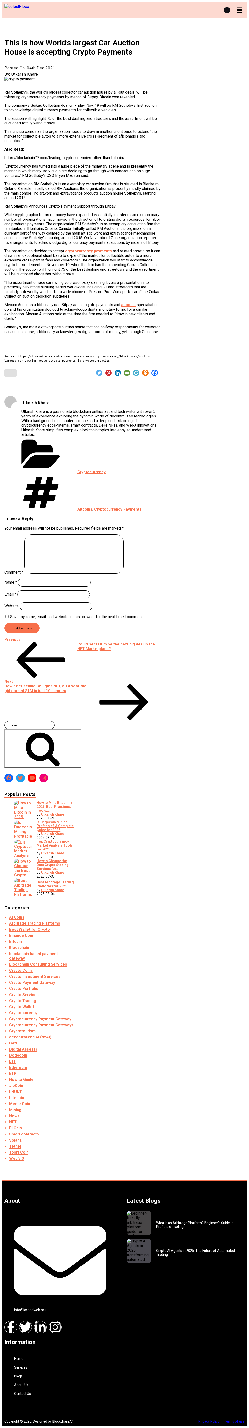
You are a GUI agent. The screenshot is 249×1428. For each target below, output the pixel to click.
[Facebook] (154, 373)
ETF (12, 1061)
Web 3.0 (16, 1158)
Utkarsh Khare (52, 814)
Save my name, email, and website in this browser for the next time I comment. (76, 616)
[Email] (127, 373)
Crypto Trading (22, 1000)
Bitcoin (15, 941)
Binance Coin (21, 935)
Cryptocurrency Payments (118, 509)
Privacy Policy (208, 1421)
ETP (12, 1073)
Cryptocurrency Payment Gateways (41, 1025)
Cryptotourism (22, 1031)
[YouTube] (32, 778)
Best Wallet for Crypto (29, 929)
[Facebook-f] (10, 1327)
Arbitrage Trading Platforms (34, 923)
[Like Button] (10, 373)
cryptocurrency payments (88, 251)
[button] (240, 10)
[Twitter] (99, 373)
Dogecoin (18, 1055)
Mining (15, 1110)
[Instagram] (43, 778)
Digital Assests (23, 1049)
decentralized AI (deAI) (30, 1037)
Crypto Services (24, 994)
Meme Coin (19, 1104)
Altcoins (84, 509)
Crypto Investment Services (35, 976)
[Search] (42, 748)
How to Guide (21, 1079)
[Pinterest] (108, 373)
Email (10, 594)
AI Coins (16, 917)
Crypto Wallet (21, 1006)
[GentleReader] (136, 373)
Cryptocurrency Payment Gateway (40, 1019)
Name (10, 582)
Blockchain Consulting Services (38, 964)
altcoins (128, 304)
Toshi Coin (18, 1152)
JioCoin (16, 1085)
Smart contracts (24, 1134)
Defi (13, 1043)
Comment (13, 572)
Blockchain (19, 947)
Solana (15, 1140)
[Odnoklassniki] (145, 373)
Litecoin (16, 1097)
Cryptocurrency (91, 472)
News (14, 1116)
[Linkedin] (118, 373)
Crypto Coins (21, 970)
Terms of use (234, 1421)
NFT (13, 1122)
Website (11, 606)
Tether (15, 1146)
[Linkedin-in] (40, 1327)
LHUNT (15, 1091)
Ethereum (18, 1067)
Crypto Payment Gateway (32, 982)
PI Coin (15, 1128)
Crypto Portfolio (23, 988)
